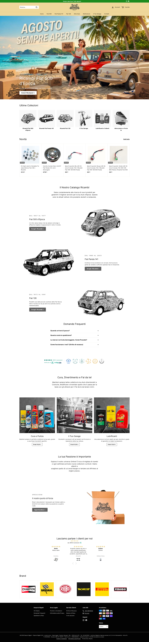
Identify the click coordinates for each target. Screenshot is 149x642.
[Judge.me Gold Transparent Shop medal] (88, 361)
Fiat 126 (68, 14)
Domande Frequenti (39, 613)
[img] (74, 541)
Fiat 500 (49, 14)
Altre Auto (77, 14)
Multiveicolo (86, 14)
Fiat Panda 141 (59, 14)
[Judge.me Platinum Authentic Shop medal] (75, 361)
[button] (73, 563)
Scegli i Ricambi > (37, 229)
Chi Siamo (37, 611)
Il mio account (70, 615)
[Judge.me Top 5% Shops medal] (101, 361)
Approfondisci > (40, 510)
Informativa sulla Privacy (57, 613)
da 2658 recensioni (73, 543)
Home (42, 14)
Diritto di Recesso (71, 611)
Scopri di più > (37, 444)
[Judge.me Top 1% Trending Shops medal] (95, 361)
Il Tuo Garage (97, 14)
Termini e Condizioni (56, 611)
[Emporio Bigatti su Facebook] (86, 620)
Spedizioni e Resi (39, 615)
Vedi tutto (126, 139)
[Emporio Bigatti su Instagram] (83, 620)
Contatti (106, 14)
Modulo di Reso (70, 613)
